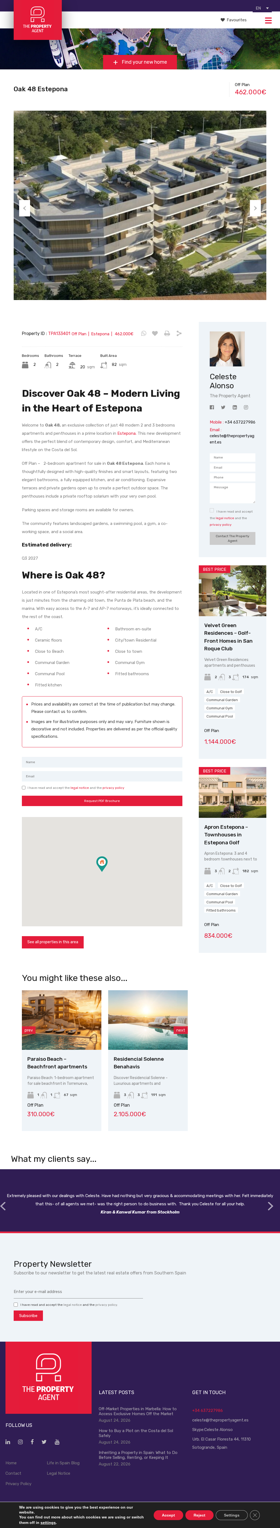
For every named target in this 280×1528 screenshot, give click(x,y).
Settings (232, 1515)
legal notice (80, 788)
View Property (63, 1038)
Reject (199, 1515)
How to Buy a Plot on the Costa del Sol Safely (136, 1433)
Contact (13, 1473)
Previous (24, 208)
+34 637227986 (207, 1410)
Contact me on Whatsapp (143, 333)
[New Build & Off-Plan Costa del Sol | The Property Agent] (38, 37)
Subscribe (28, 1315)
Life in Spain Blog (63, 1463)
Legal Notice (58, 1473)
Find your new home (144, 62)
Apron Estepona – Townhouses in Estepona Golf (226, 835)
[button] (107, 871)
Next (255, 208)
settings (48, 1522)
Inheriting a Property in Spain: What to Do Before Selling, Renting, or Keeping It (138, 1455)
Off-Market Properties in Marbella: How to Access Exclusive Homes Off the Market (138, 1411)
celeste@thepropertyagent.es (220, 1420)
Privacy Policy (18, 1483)
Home (11, 1463)
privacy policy (113, 788)
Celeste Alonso (218, 1429)
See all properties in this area (52, 942)
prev (29, 1030)
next (180, 1030)
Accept (168, 1515)
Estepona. (126, 433)
